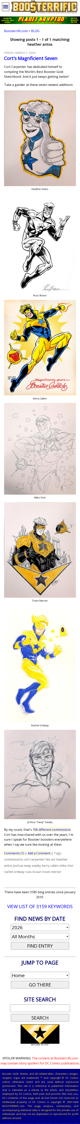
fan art (50, 859)
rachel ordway (14, 872)
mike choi (66, 865)
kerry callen (50, 865)
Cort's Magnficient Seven (30, 58)
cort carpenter (34, 859)
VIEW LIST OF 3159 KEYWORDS (40, 906)
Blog (35, 31)
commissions (13, 859)
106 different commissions (52, 829)
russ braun (33, 872)
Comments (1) (14, 853)
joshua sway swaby (27, 865)
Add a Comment (39, 853)
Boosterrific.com (16, 31)
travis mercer (51, 872)
